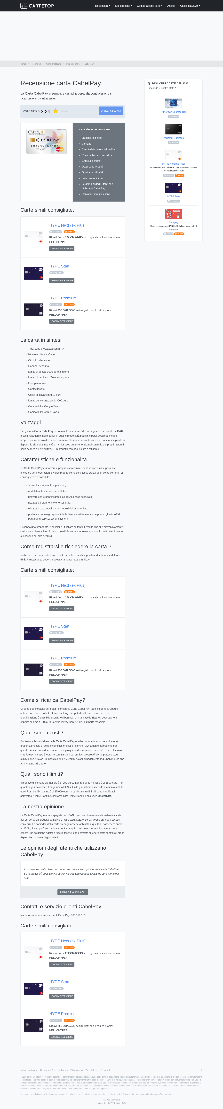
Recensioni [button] (101, 5)
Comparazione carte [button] (148, 5)
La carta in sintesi (92, 137)
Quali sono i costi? (92, 166)
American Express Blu (174, 113)
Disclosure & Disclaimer (84, 1070)
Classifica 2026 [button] (189, 5)
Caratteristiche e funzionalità (98, 149)
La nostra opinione (92, 178)
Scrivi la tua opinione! (72, 892)
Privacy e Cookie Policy (54, 1070)
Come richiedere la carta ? (97, 155)
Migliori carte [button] (122, 5)
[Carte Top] (37, 5)
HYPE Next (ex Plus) (67, 225)
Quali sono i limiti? (92, 172)
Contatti (105, 1070)
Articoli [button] (171, 5)
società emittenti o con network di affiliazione (174, 1080)
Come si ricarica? (92, 161)
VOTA (111, 111)
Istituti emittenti (29, 1070)
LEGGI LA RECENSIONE (62, 249)
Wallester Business (173, 139)
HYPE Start (59, 266)
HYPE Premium (63, 298)
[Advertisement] (111, 36)
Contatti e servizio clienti (96, 194)
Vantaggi (87, 143)
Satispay (173, 228)
